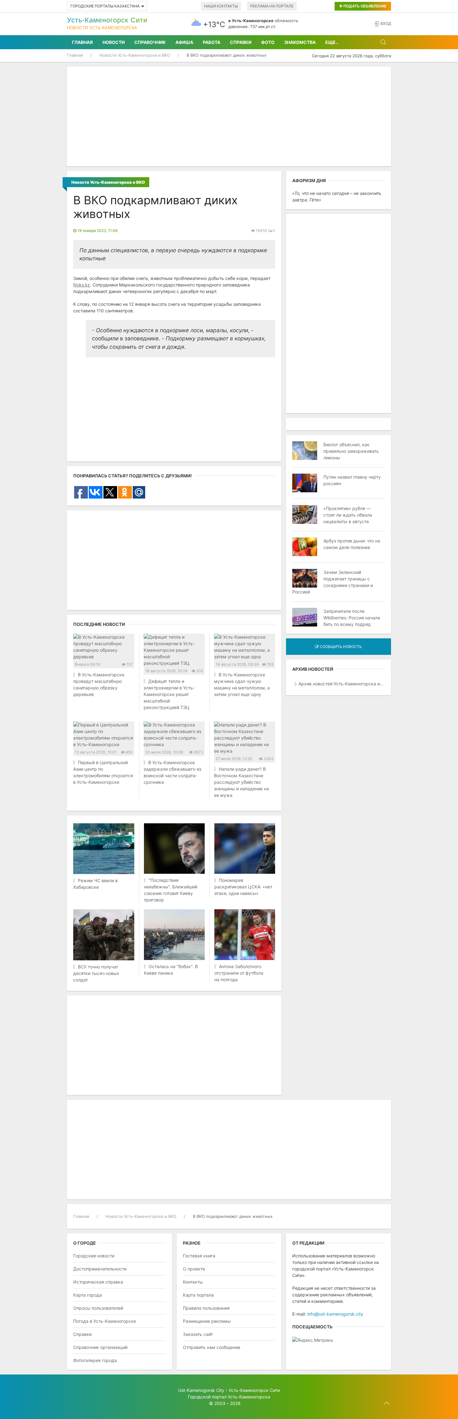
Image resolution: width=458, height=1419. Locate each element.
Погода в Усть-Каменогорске (104, 1321)
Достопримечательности (99, 1268)
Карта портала (198, 1295)
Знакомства (300, 42)
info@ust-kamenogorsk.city (335, 1314)
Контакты (193, 1281)
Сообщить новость (340, 646)
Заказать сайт (198, 1334)
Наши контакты (221, 6)
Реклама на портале (271, 6)
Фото (267, 42)
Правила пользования (206, 1308)
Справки (240, 42)
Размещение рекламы (207, 1321)
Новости (114, 42)
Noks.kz (81, 284)
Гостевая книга (199, 1255)
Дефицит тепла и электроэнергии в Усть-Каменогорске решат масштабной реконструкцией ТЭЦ (169, 694)
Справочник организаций (100, 1347)
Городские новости (93, 1255)
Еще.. (331, 42)
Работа (211, 42)
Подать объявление (364, 6)
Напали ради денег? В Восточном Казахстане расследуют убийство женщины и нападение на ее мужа (241, 782)
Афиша (184, 42)
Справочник (150, 42)
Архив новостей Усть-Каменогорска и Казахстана (341, 683)
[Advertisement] (229, 116)
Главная (82, 42)
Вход (385, 23)
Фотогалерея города (95, 1360)
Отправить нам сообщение (211, 1347)
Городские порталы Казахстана (105, 6)
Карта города (87, 1295)
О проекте (194, 1268)
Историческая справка (98, 1281)
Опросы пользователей (98, 1308)
